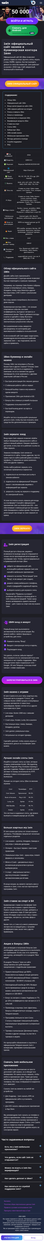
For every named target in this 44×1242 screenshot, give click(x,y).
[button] (40, 1233)
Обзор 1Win (11, 100)
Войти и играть (22, 20)
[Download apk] (22, 30)
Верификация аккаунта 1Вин (17, 121)
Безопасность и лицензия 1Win (18, 118)
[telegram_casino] (33, 3)
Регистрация (11, 1238)
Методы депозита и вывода (17, 139)
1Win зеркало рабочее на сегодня (19, 109)
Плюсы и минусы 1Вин (15, 112)
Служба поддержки (14, 142)
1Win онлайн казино (14, 133)
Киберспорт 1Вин (13, 130)
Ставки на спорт (13, 124)
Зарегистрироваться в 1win (22, 680)
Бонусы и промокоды (15, 115)
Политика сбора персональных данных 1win (19, 1204)
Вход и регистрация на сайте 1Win (19, 106)
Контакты (7, 1201)
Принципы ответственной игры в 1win (17, 1210)
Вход (33, 1238)
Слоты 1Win (11, 127)
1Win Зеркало (22, 528)
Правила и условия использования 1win (18, 1207)
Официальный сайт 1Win (16, 103)
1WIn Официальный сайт (22, 84)
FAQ (8, 145)
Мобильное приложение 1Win (18, 136)
